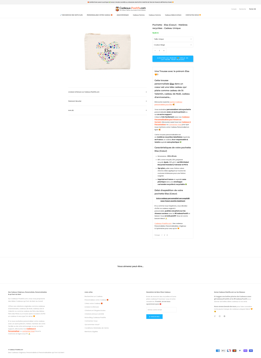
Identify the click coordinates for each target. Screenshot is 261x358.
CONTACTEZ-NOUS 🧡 (193, 15)
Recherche (242, 9)
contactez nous (28, 331)
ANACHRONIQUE (123, 15)
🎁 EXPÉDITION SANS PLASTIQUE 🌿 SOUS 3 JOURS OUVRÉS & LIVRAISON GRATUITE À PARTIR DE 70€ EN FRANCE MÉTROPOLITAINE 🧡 (130, 2)
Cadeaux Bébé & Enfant (173, 15)
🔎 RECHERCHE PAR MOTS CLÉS (71, 15)
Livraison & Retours (92, 307)
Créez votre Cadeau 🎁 (94, 303)
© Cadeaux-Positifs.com (15, 349)
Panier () (252, 9)
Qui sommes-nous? (92, 324)
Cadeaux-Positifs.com (163, 223)
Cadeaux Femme (139, 15)
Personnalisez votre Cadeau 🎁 (96, 300)
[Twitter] (164, 235)
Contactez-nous (175, 124)
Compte (233, 9)
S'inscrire (154, 316)
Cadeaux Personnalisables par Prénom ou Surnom (172, 119)
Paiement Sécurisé (74, 101)
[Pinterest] (167, 235)
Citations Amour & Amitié (94, 314)
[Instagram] (219, 316)
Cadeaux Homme (155, 15)
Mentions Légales (91, 331)
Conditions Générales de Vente (97, 328)
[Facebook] (162, 235)
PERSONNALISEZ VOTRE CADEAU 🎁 (99, 15)
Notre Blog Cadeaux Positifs (95, 317)
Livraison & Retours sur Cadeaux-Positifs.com (83, 92)
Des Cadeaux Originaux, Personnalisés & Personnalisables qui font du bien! (36, 352)
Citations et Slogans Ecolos (95, 310)
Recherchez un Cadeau (93, 296)
